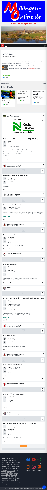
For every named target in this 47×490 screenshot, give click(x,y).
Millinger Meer (5, 474)
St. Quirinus (11, 478)
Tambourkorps (5, 480)
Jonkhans (13, 466)
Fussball (18, 462)
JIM (8, 466)
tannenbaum (11, 480)
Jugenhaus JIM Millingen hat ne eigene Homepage (38, 93)
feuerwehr (8, 462)
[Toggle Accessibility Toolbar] (44, 487)
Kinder (18, 468)
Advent (3, 458)
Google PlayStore (31, 68)
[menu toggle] (6, 46)
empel (3, 462)
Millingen (4, 472)
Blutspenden (4, 460)
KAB (2, 468)
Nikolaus (11, 474)
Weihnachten (4, 484)
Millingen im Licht (11, 472)
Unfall (17, 480)
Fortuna (13, 462)
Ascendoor (32, 488)
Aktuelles (4, 52)
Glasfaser (4, 464)
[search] (45, 46)
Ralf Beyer (4, 476)
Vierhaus (13, 482)
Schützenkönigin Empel (23, 91)
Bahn (7, 458)
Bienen (16, 458)
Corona (10, 460)
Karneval (7, 468)
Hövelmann (4, 466)
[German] (1, 110)
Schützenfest (14, 476)
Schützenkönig (5, 478)
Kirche (10, 470)
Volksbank (18, 482)
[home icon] (2, 45)
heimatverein (16, 464)
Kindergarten (4, 470)
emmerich (15, 460)
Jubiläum (18, 466)
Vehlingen (4, 482)
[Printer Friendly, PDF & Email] (6, 75)
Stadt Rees (18, 478)
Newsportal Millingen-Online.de (23, 23)
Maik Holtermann (6, 56)
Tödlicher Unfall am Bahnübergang (6, 101)
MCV (18, 470)
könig (14, 470)
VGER (8, 482)
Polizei (15, 474)
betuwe (11, 458)
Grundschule (9, 464)
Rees (9, 476)
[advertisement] (23, 34)
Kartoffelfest (12, 468)
